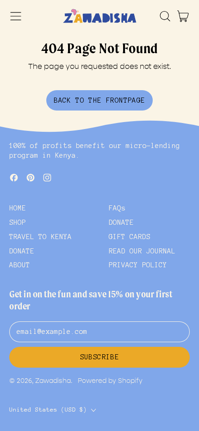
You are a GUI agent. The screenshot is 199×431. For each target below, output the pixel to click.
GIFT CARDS (129, 236)
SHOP (17, 222)
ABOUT (19, 265)
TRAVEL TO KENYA (40, 236)
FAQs (117, 208)
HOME (17, 208)
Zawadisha (53, 381)
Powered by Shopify (110, 381)
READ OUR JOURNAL (142, 251)
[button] (164, 16)
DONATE (21, 251)
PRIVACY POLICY (138, 265)
